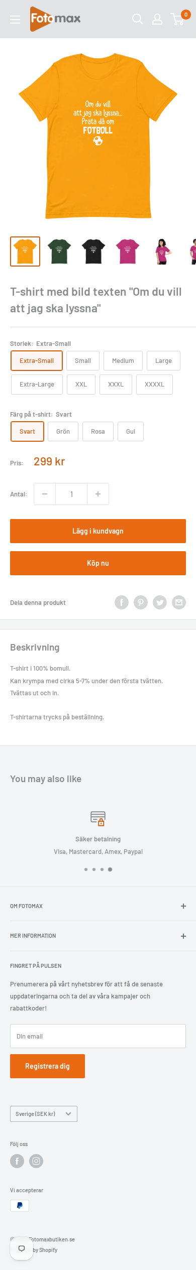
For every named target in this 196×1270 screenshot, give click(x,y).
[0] (177, 19)
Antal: (19, 494)
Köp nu (98, 563)
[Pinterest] (141, 602)
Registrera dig (47, 1066)
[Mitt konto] (157, 19)
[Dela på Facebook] (122, 602)
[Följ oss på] (17, 1161)
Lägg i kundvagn (98, 531)
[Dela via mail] (179, 602)
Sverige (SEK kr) (35, 1113)
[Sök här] (137, 19)
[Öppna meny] (15, 20)
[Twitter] (160, 602)
